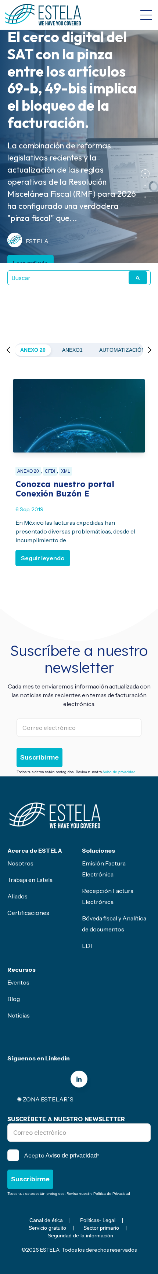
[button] (145, 173)
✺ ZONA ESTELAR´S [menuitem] (45, 1099)
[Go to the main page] (43, 15)
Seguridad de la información (80, 1235)
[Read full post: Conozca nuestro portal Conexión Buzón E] (79, 416)
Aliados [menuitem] (17, 896)
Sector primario (101, 1228)
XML (65, 471)
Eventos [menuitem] (18, 982)
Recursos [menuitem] (21, 969)
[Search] (138, 277)
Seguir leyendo (43, 558)
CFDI (50, 471)
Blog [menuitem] (13, 998)
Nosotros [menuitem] (20, 863)
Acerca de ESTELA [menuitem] (34, 850)
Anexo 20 (33, 350)
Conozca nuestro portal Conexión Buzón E (64, 489)
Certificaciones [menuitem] (28, 912)
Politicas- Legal (97, 1220)
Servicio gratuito (47, 1228)
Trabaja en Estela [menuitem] (30, 879)
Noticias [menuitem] (18, 1015)
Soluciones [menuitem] (98, 850)
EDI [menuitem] (87, 945)
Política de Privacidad (111, 1194)
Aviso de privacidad (119, 772)
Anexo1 (72, 350)
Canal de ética (46, 1220)
